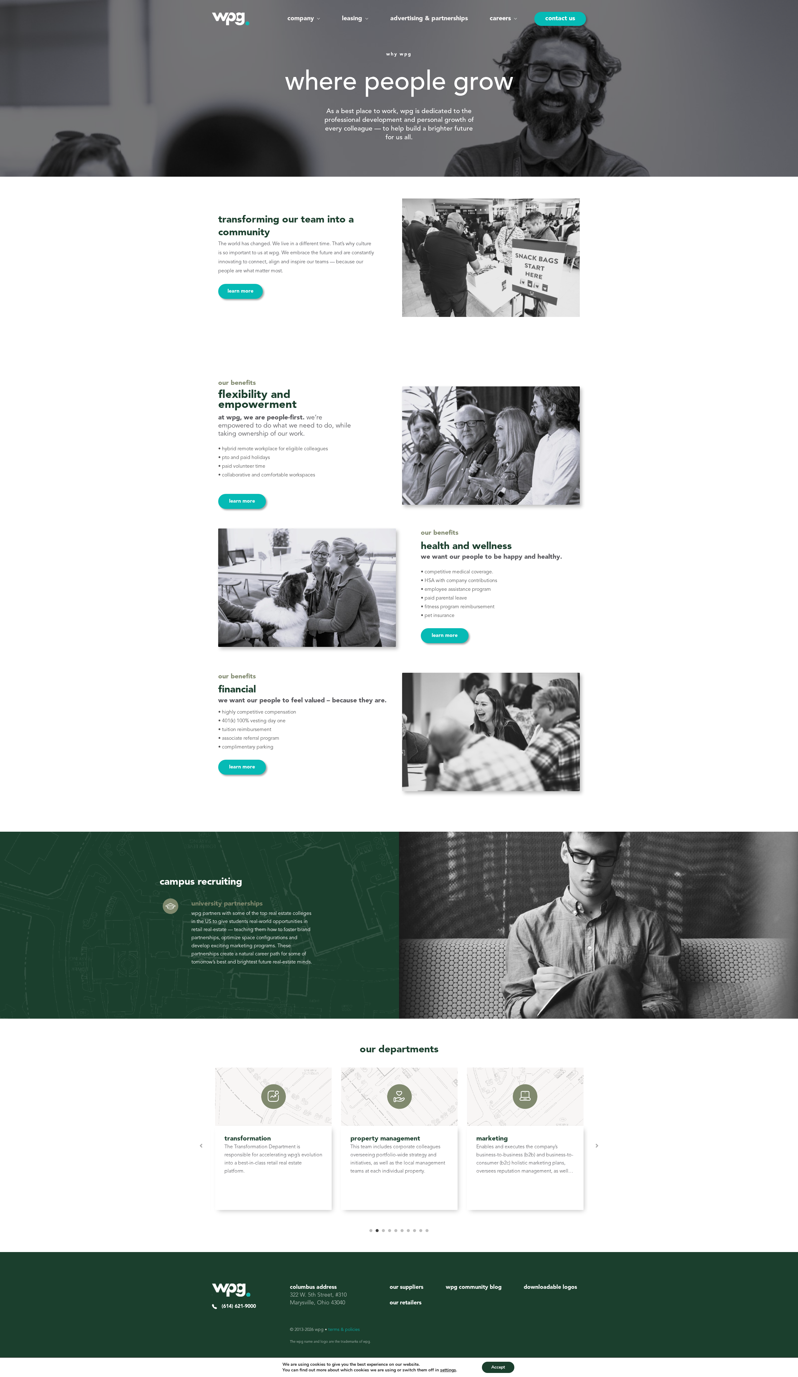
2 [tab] (377, 1230)
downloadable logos (550, 1287)
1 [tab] (371, 1230)
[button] (317, 18)
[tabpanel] (273, 1146)
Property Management (385, 1139)
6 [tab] (402, 1230)
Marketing (492, 1139)
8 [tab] (414, 1230)
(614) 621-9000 (236, 1306)
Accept (498, 1367)
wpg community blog (474, 1287)
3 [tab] (383, 1230)
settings (448, 1370)
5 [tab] (396, 1230)
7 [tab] (408, 1230)
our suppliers (406, 1287)
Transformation (247, 1139)
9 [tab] (421, 1230)
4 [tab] (390, 1230)
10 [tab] (427, 1230)
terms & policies (344, 1329)
